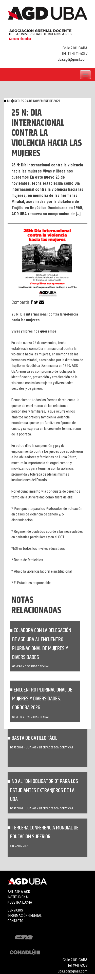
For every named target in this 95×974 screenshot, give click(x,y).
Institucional (18, 897)
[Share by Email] (41, 302)
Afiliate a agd (19, 892)
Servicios (15, 910)
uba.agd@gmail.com (72, 59)
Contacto (15, 921)
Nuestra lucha (20, 902)
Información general (25, 916)
